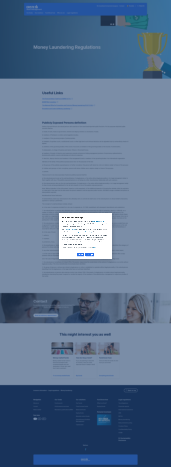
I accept (90, 255)
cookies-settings (71, 229)
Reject (80, 255)
